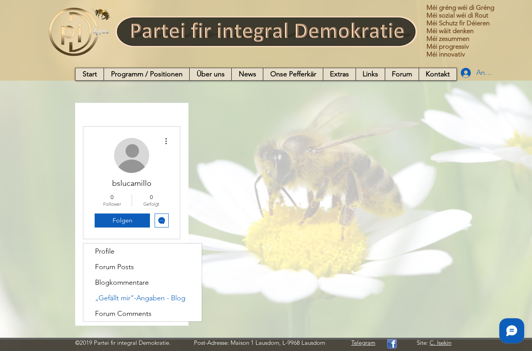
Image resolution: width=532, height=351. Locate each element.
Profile (105, 251)
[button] (146, 74)
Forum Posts (114, 267)
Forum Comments (123, 313)
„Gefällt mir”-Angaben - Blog (140, 298)
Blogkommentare (122, 282)
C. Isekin (440, 342)
